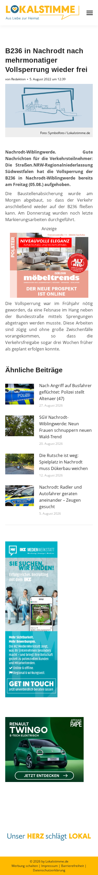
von (15, 79)
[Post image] (19, 394)
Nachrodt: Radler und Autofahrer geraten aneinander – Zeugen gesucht (60, 496)
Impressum (49, 866)
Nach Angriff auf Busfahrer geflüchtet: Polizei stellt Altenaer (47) (65, 392)
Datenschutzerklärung (49, 870)
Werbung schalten (24, 866)
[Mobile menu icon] (90, 13)
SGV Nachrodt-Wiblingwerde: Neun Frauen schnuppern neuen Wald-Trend (65, 427)
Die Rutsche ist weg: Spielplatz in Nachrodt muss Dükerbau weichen (63, 462)
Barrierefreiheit (72, 866)
